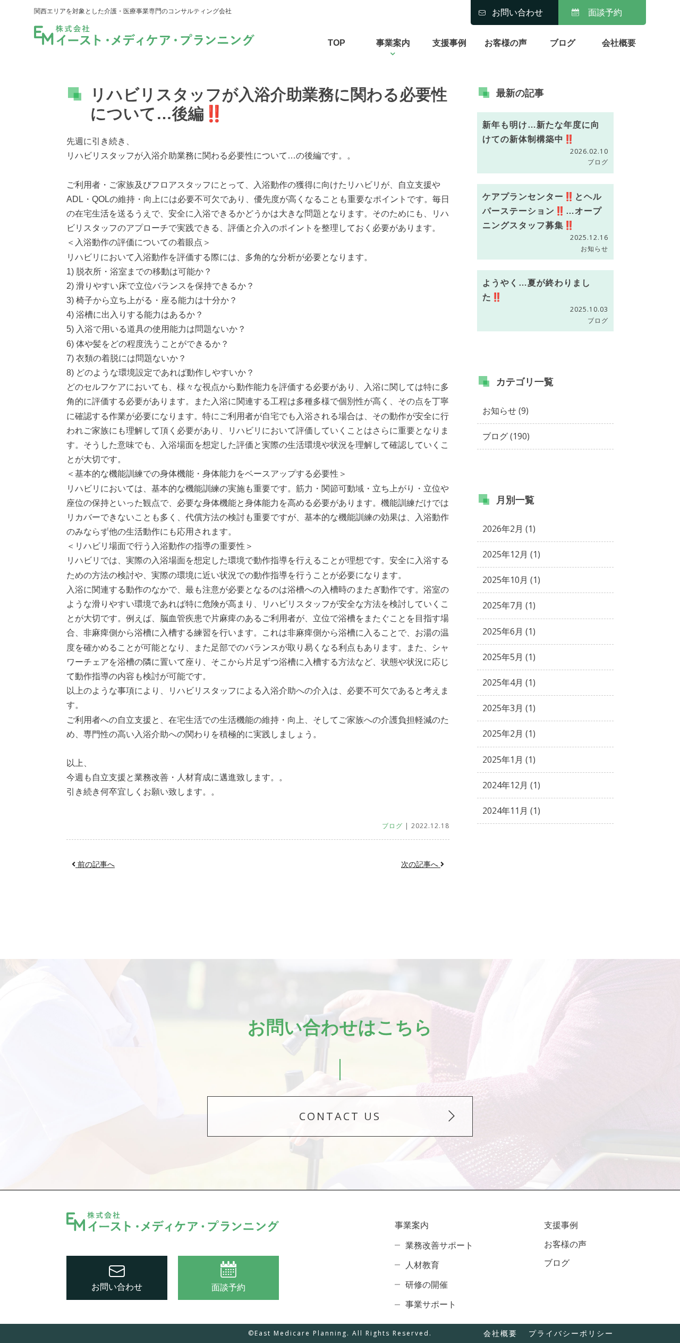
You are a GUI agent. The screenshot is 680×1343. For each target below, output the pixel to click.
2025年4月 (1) (509, 682)
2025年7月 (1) (509, 605)
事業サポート (430, 1304)
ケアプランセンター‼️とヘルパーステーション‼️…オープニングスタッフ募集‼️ (542, 211)
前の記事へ (95, 864)
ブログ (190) (506, 436)
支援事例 (449, 42)
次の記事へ (420, 864)
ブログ (562, 42)
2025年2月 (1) (509, 733)
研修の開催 (426, 1284)
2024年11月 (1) (511, 810)
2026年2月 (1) (509, 529)
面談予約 (605, 12)
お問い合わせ (517, 12)
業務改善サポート (439, 1245)
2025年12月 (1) (511, 554)
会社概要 (619, 42)
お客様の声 (505, 42)
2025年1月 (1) (509, 759)
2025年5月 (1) (509, 657)
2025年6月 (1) (509, 631)
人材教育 (422, 1265)
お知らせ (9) (505, 410)
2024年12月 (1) (511, 785)
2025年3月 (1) (509, 708)
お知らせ (594, 248)
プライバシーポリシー (571, 1333)
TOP (336, 42)
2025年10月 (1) (511, 580)
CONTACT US (340, 1116)
